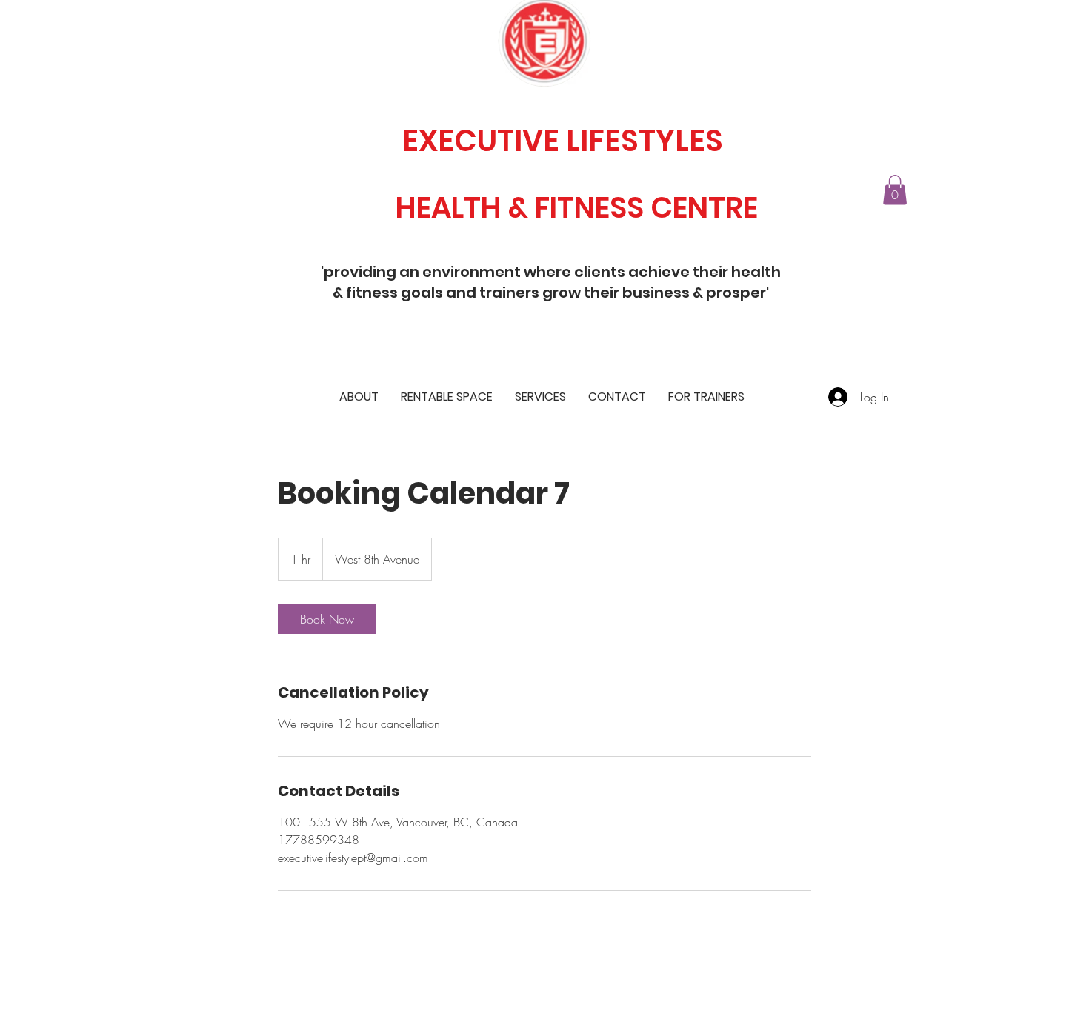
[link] (327, 619)
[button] (895, 190)
